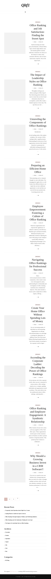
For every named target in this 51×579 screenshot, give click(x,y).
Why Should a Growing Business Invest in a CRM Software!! (37, 462)
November (7, 532)
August (6, 541)
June (6, 548)
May (6, 551)
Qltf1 (25, 5)
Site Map (33, 576)
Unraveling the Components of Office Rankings (38, 122)
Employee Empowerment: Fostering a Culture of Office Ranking (38, 213)
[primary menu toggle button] (25, 12)
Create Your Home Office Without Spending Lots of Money (37, 314)
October (7, 535)
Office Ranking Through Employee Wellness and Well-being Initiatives (21, 516)
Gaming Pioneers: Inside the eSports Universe (15, 513)
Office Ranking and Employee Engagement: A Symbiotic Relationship (38, 415)
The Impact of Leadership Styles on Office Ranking (16, 523)
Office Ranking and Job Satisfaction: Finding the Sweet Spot (38, 32)
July (6, 545)
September (7, 538)
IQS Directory (13, 571)
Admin (35, 41)
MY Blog (38, 22)
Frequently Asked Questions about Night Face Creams (17, 510)
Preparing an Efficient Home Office (38, 168)
